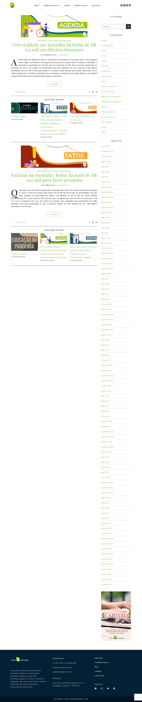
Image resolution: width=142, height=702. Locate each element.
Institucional (105, 71)
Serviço (104, 127)
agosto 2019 (106, 498)
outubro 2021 (106, 386)
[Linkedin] (130, 5)
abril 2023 (105, 294)
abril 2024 (105, 233)
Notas (103, 81)
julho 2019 (105, 503)
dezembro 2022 (107, 314)
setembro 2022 (107, 330)
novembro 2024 (107, 197)
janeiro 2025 (106, 187)
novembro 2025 (107, 151)
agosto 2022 (106, 335)
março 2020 (105, 477)
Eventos (104, 61)
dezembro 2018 (107, 538)
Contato (67, 5)
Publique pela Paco (51, 5)
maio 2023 (105, 289)
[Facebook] (121, 5)
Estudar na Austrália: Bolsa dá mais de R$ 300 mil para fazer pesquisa (54, 177)
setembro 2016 (107, 564)
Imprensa (104, 66)
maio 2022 (105, 350)
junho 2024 (105, 223)
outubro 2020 (106, 442)
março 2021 (105, 416)
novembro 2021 (107, 380)
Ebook (103, 56)
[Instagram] (124, 5)
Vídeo (103, 132)
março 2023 (105, 299)
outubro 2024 (106, 202)
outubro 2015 (106, 569)
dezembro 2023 (107, 253)
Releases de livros (108, 112)
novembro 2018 (107, 544)
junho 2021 (105, 401)
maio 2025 (105, 172)
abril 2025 (105, 177)
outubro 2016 (106, 559)
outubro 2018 (106, 549)
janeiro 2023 (106, 309)
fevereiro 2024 (107, 243)
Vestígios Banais (19, 116)
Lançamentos (106, 76)
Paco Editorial (20, 92)
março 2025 (105, 182)
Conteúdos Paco (45, 41)
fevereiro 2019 (107, 528)
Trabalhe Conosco (81, 5)
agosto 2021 (106, 391)
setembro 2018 (107, 554)
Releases (104, 107)
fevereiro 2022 (107, 365)
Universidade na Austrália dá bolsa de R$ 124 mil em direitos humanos (54, 47)
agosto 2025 (106, 161)
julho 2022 (105, 340)
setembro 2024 (107, 207)
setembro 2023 (107, 268)
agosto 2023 (106, 273)
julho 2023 (105, 279)
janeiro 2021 (106, 426)
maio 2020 (105, 467)
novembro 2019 (107, 487)
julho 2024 (105, 217)
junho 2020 (105, 462)
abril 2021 (105, 411)
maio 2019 (105, 513)
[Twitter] (127, 5)
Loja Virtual (95, 5)
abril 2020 (105, 472)
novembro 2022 (107, 319)
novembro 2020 (107, 437)
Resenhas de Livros (108, 117)
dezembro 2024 (107, 192)
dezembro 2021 (107, 375)
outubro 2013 (106, 579)
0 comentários (63, 55)
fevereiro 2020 (107, 482)
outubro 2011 (106, 584)
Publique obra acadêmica (110, 96)
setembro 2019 (107, 493)
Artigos (104, 40)
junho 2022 (105, 345)
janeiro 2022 (106, 370)
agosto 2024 (106, 212)
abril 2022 (105, 355)
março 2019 (105, 523)
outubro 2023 (106, 263)
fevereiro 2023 (107, 304)
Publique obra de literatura (111, 101)
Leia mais (54, 84)
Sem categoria (106, 122)
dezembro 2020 (107, 431)
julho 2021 (105, 396)
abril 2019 (105, 518)
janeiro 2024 (106, 248)
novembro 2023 (107, 258)
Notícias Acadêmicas (109, 86)
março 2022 (105, 360)
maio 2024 (105, 228)
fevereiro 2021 (107, 421)
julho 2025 (105, 166)
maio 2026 (105, 146)
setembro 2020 (107, 447)
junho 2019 (105, 508)
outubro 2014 (106, 574)
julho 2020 (105, 457)
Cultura (103, 51)
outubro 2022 (106, 324)
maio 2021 (105, 406)
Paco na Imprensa (62, 41)
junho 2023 (105, 284)
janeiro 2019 (106, 533)
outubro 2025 (106, 156)
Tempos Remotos (19, 253)
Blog (36, 5)
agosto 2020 (106, 452)
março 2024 (105, 238)
